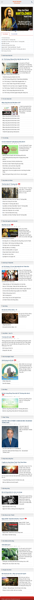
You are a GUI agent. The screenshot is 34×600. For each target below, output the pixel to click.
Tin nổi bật (5, 34)
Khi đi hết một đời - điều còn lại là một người (14, 573)
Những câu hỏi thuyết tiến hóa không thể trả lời (14, 155)
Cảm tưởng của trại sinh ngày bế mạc (12, 297)
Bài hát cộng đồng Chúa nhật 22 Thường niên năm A (14, 49)
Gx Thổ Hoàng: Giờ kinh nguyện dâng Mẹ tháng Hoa (15, 92)
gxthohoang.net (16, 599)
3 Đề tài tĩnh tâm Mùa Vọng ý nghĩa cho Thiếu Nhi (15, 290)
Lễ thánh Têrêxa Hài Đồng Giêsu (10, 299)
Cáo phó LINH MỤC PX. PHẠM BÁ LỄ (12, 448)
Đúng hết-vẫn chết (7, 350)
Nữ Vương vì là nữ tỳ (6, 51)
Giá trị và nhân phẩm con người (10, 249)
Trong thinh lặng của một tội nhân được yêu (13, 480)
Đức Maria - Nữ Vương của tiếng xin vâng (13, 243)
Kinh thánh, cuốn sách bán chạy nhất (11, 165)
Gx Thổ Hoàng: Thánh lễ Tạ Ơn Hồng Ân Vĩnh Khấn (15, 88)
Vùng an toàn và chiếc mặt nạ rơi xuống (12, 590)
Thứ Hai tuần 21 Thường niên (8, 39)
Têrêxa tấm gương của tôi (9, 293)
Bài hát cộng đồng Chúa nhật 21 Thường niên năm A (15, 408)
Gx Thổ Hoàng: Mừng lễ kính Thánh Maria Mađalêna (15, 79)
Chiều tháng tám (7, 381)
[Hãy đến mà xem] (17, 19)
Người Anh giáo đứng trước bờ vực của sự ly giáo (15, 174)
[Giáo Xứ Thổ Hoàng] (17, 2)
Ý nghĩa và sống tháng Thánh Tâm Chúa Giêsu (14, 462)
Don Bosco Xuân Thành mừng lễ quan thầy (13, 163)
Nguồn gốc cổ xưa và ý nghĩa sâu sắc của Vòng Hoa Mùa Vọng (16, 171)
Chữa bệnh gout (6, 544)
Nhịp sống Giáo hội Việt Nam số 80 (11, 129)
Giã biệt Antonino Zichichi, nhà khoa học (12, 161)
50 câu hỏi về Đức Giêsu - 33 (9, 327)
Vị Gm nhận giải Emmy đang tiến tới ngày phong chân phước (15, 158)
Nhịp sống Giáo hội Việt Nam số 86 (11, 116)
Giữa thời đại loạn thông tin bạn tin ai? (12, 208)
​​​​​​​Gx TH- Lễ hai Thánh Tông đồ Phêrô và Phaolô (14, 83)
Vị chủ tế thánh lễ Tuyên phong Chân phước (13, 141)
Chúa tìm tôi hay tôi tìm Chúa (8, 45)
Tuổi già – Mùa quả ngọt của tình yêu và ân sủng (14, 588)
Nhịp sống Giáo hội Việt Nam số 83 (11, 122)
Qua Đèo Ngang (6, 383)
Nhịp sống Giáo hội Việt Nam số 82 (11, 125)
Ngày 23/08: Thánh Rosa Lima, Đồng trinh (13, 532)
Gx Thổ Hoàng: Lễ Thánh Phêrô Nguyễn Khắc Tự (14, 81)
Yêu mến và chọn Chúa (8, 254)
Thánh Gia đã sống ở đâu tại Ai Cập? (11, 168)
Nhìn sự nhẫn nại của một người (10, 482)
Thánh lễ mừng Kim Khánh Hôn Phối (11, 77)
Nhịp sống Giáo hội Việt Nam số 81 (11, 127)
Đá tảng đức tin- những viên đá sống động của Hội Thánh (17, 240)
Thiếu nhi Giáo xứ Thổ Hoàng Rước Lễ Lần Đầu (14, 284)
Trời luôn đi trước (6, 37)
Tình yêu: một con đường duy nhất (11, 245)
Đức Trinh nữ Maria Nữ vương (10, 212)
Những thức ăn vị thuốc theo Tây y (11, 563)
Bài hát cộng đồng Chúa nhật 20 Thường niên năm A (15, 411)
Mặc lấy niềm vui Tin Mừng (9, 247)
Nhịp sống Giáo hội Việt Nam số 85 (11, 118)
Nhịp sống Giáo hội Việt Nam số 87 (11, 102)
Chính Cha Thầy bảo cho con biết (11, 210)
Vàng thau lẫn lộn (7, 324)
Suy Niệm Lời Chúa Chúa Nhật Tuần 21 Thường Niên (15, 206)
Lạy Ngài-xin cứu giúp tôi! (9, 256)
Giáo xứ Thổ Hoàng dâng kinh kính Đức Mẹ (13, 90)
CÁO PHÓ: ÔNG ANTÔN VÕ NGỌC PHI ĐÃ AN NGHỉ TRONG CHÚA (15, 451)
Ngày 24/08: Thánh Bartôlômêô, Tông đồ (11, 47)
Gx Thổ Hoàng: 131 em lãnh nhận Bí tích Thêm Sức (15, 266)
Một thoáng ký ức (7, 295)
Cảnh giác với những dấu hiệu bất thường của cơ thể (16, 561)
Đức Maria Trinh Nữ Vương (9, 534)
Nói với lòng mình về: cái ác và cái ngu (12, 492)
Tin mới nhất (14, 34)
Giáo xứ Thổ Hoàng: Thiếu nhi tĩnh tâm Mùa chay (14, 286)
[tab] (5, 33)
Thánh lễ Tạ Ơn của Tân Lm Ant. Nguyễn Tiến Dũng (15, 86)
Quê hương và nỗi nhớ (7, 360)
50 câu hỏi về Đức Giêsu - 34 (9, 309)
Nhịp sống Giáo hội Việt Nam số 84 (11, 120)
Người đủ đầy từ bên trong (9, 506)
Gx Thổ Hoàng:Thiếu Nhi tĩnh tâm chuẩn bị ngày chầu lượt (17, 288)
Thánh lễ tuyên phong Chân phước (11, 131)
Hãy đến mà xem (5, 29)
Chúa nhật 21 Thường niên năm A (11, 203)
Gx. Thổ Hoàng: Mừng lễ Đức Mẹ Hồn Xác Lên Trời (15, 59)
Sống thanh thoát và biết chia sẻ (11, 252)
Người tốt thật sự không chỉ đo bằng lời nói (13, 508)
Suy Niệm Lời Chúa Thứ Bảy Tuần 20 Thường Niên (15, 214)
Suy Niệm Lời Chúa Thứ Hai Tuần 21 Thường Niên (13, 41)
